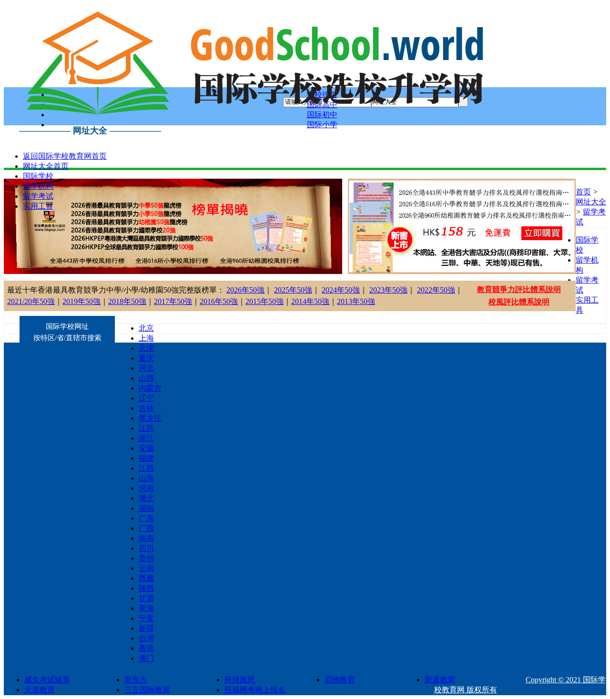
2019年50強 (81, 301)
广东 (146, 518)
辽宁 (146, 398)
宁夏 (146, 618)
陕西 (146, 588)
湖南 (146, 508)
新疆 (146, 628)
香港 (146, 648)
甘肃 (146, 598)
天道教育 (39, 690)
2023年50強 (388, 290)
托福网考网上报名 (254, 690)
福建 (146, 458)
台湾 (146, 638)
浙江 (146, 438)
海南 (146, 538)
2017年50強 (173, 301)
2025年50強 (293, 290)
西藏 (146, 578)
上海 (146, 338)
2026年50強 (245, 290)
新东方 (135, 680)
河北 (146, 368)
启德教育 (340, 680)
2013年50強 (356, 301)
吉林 (146, 408)
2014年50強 (310, 301)
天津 (146, 348)
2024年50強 (341, 290)
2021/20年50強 (31, 301)
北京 (146, 328)
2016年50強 (219, 301)
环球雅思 (239, 680)
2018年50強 (127, 301)
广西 (146, 528)
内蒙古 (150, 388)
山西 (146, 378)
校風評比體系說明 (518, 302)
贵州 (146, 558)
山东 (146, 478)
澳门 (146, 658)
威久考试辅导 (47, 680)
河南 (146, 488)
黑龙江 (150, 418)
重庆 (146, 358)
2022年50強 (436, 290)
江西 (146, 468)
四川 (146, 548)
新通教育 (440, 680)
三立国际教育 (147, 690)
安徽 (146, 448)
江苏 (146, 428)
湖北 (146, 498)
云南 (146, 568)
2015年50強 (264, 301)
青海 (146, 608)
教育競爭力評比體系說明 (519, 289)
